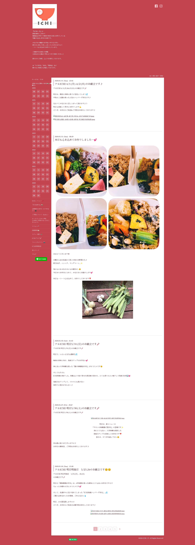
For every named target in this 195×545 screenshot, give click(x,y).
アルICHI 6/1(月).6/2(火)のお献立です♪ (79, 84)
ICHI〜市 (146, 538)
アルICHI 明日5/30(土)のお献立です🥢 (77, 408)
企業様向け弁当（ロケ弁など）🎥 (40, 209)
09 (47, 104)
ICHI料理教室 (36, 246)
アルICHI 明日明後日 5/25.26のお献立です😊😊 (83, 469)
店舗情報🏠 (35, 230)
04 (34, 96)
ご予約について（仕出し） (40, 214)
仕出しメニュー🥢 (38, 201)
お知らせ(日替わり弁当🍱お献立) (41, 84)
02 (43, 96)
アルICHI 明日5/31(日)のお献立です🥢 (77, 344)
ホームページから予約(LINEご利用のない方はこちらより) (41, 220)
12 (34, 104)
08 (34, 91)
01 (47, 96)
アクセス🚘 (35, 226)
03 (38, 96)
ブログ (34, 254)
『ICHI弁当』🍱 (37, 205)
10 (43, 104)
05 (47, 91)
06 (43, 91)
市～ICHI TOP (37, 79)
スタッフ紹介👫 (37, 234)
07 (38, 91)
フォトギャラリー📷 (38, 242)
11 (38, 104)
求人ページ (35, 250)
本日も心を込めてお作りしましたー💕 (76, 140)
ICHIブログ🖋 (36, 238)
